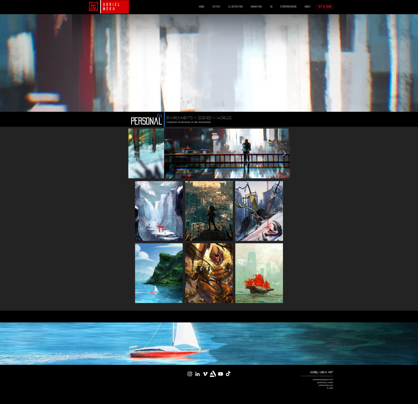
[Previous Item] (134, 153)
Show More (209, 305)
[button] (159, 211)
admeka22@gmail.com (323, 379)
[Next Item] (284, 153)
